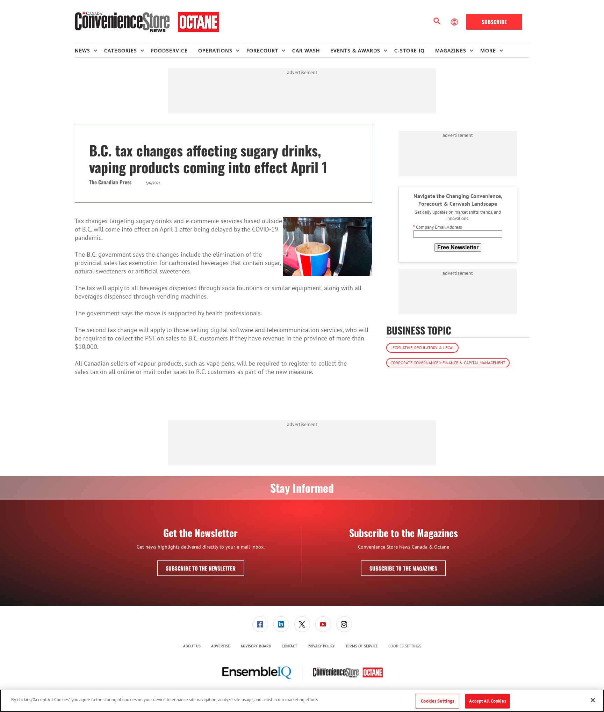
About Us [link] (192, 646)
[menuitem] (89, 50)
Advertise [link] (220, 646)
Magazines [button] (450, 50)
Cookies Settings (404, 646)
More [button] (488, 50)
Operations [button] (215, 50)
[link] (260, 624)
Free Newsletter (458, 247)
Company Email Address (437, 227)
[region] (302, 700)
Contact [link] (289, 646)
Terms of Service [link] (361, 646)
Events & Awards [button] (355, 50)
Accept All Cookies (487, 701)
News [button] (82, 50)
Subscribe (494, 21)
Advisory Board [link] (255, 646)
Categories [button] (120, 50)
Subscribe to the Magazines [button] (403, 568)
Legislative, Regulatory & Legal (422, 347)
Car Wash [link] (306, 50)
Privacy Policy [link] (321, 646)
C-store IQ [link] (409, 50)
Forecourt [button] (262, 50)
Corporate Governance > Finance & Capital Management (447, 362)
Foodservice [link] (169, 50)
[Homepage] (147, 22)
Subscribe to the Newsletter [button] (201, 568)
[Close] (593, 700)
